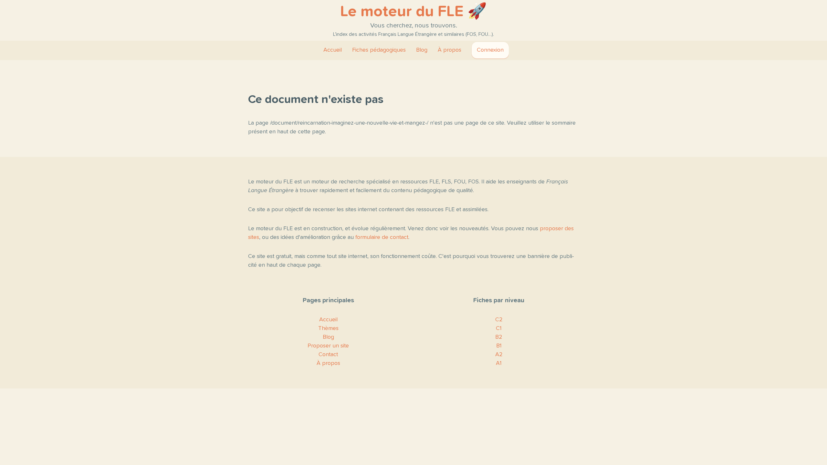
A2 (499, 354)
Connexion (490, 50)
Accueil (332, 50)
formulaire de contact (381, 237)
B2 (498, 337)
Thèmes (328, 328)
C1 (499, 328)
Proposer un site (328, 346)
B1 (499, 346)
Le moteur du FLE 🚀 (413, 11)
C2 (499, 320)
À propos (449, 50)
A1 (499, 363)
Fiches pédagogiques (379, 50)
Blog (421, 50)
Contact (328, 354)
